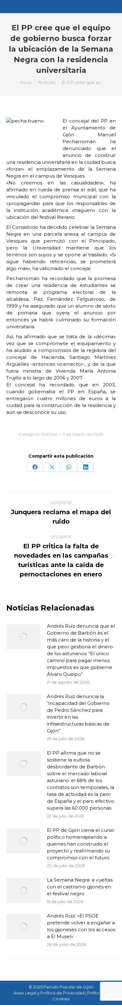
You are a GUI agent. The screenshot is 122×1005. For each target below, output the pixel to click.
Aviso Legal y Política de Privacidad (48, 992)
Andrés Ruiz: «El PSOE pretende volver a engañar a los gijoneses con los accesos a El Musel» (81, 926)
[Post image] (23, 636)
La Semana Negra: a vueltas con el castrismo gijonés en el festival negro (80, 887)
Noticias (49, 434)
